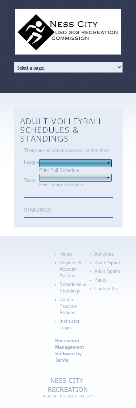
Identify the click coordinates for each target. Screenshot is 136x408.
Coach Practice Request (68, 306)
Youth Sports (107, 262)
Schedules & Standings (72, 288)
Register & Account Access (70, 269)
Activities (104, 254)
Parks (100, 280)
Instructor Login (69, 324)
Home (65, 254)
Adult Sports (107, 271)
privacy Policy (76, 396)
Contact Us (106, 288)
